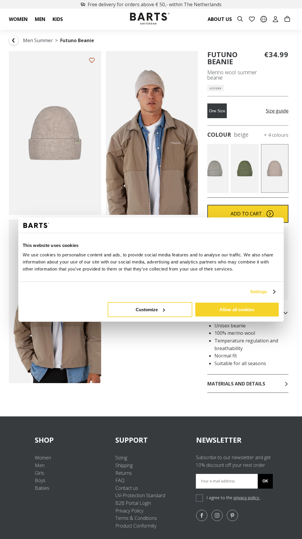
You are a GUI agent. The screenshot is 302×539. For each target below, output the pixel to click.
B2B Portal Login (133, 503)
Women (43, 457)
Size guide (277, 111)
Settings (258, 291)
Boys (40, 480)
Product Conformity (135, 525)
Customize (147, 309)
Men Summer (38, 40)
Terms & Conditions (136, 518)
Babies (42, 488)
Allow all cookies (236, 309)
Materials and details (236, 383)
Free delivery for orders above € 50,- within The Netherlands (154, 4)
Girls (39, 473)
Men (40, 465)
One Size (217, 111)
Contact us (126, 488)
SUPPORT (131, 440)
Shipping (124, 465)
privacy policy (247, 497)
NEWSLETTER (219, 440)
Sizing (121, 457)
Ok (265, 481)
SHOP (44, 440)
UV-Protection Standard (140, 495)
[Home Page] (150, 19)
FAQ (119, 480)
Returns (123, 473)
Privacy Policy (129, 510)
